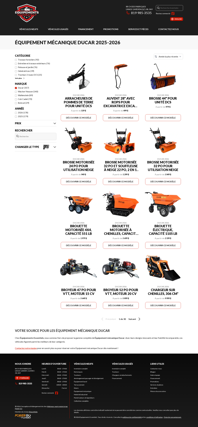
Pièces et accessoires (158, 391)
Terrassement (79, 385)
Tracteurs (77, 375)
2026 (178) (23, 112)
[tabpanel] (54, 378)
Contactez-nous (168, 29)
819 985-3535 (141, 13)
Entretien (153, 388)
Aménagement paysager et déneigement (88, 378)
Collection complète (81, 401)
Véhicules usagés (58, 29)
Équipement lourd (80, 382)
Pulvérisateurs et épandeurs (84, 398)
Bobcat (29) (23, 102)
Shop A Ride (33, 412)
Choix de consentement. (172, 417)
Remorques (78, 372)
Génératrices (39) (26, 71)
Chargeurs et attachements (122, 375)
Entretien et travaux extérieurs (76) (34, 63)
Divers (76, 388)
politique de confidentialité (132, 417)
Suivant (132, 319)
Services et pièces (138, 29)
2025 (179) (23, 116)
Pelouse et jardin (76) (27, 67)
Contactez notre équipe (26, 348)
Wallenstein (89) (25, 95)
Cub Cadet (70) (25, 99)
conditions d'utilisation (154, 417)
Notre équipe (155, 375)
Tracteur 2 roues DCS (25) (30, 74)
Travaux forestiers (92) (28, 59)
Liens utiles (157, 363)
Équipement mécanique (82, 391)
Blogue (152, 372)
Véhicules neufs (28, 29)
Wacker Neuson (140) (28, 91)
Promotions (110, 29)
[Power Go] (42, 416)
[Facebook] (173, 13)
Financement (86, 29)
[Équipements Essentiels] (27, 13)
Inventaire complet (81, 369)
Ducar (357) (23, 87)
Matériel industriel (80, 395)
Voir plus (18, 78)
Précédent (111, 319)
